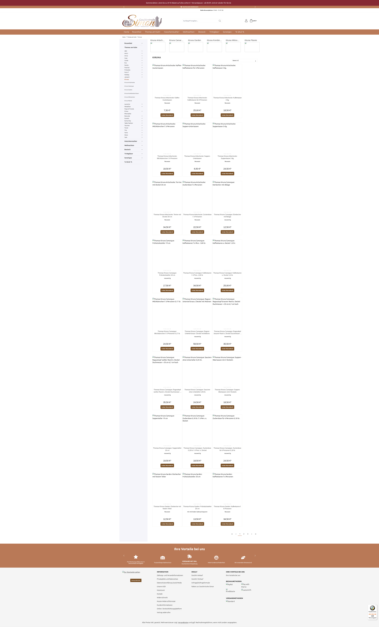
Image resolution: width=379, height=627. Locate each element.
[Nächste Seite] (252, 534)
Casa (125, 58)
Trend (126, 128)
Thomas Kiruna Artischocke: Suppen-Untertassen (197, 157)
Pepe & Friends (129, 109)
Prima (126, 111)
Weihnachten (129, 145)
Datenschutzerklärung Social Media (169, 583)
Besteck (127, 149)
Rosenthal (128, 43)
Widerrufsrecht (162, 597)
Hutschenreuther (130, 141)
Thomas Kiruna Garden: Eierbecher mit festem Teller (167, 507)
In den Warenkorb (167, 115)
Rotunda (127, 116)
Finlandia (127, 70)
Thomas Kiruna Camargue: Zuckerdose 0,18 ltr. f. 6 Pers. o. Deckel (197, 449)
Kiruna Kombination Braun (131, 93)
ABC (125, 51)
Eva (125, 63)
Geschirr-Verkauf (197, 579)
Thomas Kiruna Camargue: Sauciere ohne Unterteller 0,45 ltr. (197, 391)
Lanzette (127, 104)
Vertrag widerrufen (135, 580)
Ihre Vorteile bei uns (233, 575)
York (125, 137)
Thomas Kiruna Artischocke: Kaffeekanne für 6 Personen (197, 99)
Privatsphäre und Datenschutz (167, 579)
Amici (126, 53)
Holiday (126, 74)
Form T (126, 72)
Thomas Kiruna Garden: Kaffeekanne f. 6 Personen (227, 507)
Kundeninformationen (164, 605)
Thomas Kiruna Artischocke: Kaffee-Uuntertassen (167, 99)
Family (126, 65)
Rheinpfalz (127, 113)
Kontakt (159, 594)
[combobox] (200, 21)
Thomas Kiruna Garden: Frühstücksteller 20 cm (197, 507)
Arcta (126, 56)
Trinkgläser (128, 154)
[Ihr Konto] (246, 20)
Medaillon (127, 106)
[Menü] (376, 605)
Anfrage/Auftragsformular (200, 583)
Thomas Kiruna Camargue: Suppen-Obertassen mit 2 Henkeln (227, 391)
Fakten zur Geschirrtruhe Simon (202, 586)
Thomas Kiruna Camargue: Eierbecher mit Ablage (227, 216)
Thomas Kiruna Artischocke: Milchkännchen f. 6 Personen (167, 157)
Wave (126, 135)
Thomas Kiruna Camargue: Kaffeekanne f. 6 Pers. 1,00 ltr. (197, 274)
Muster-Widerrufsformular (166, 601)
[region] (189, 3)
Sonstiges (128, 158)
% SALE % (128, 162)
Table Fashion (128, 123)
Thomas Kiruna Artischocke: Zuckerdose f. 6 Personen (197, 216)
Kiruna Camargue (129, 86)
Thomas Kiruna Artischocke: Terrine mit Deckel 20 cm (167, 216)
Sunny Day (127, 121)
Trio (125, 130)
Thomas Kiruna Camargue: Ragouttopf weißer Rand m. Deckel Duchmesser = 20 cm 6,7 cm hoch (167, 391)
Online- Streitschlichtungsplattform (169, 609)
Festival (126, 67)
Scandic (126, 118)
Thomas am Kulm (130, 47)
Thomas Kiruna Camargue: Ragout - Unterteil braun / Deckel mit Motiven (197, 332)
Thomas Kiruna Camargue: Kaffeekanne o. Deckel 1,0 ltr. (227, 274)
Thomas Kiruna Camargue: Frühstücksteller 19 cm (167, 274)
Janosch (126, 77)
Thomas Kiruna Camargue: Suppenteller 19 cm (167, 449)
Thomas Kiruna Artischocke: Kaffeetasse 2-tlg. (227, 99)
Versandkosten (183, 622)
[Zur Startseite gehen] (142, 21)
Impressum (161, 590)
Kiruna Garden (128, 89)
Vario (126, 132)
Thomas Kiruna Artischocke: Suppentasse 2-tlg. (227, 157)
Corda (126, 60)
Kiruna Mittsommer (129, 97)
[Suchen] (220, 21)
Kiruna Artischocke (129, 82)
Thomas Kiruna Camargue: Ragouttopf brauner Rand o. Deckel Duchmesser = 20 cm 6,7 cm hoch (227, 333)
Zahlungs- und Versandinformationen (170, 575)
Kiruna (126, 79)
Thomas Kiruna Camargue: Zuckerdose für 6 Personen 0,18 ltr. (227, 449)
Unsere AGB (161, 586)
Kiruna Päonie (128, 100)
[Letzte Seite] (256, 534)
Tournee (127, 125)
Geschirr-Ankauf (197, 575)
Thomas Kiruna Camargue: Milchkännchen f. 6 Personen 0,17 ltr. (167, 332)
